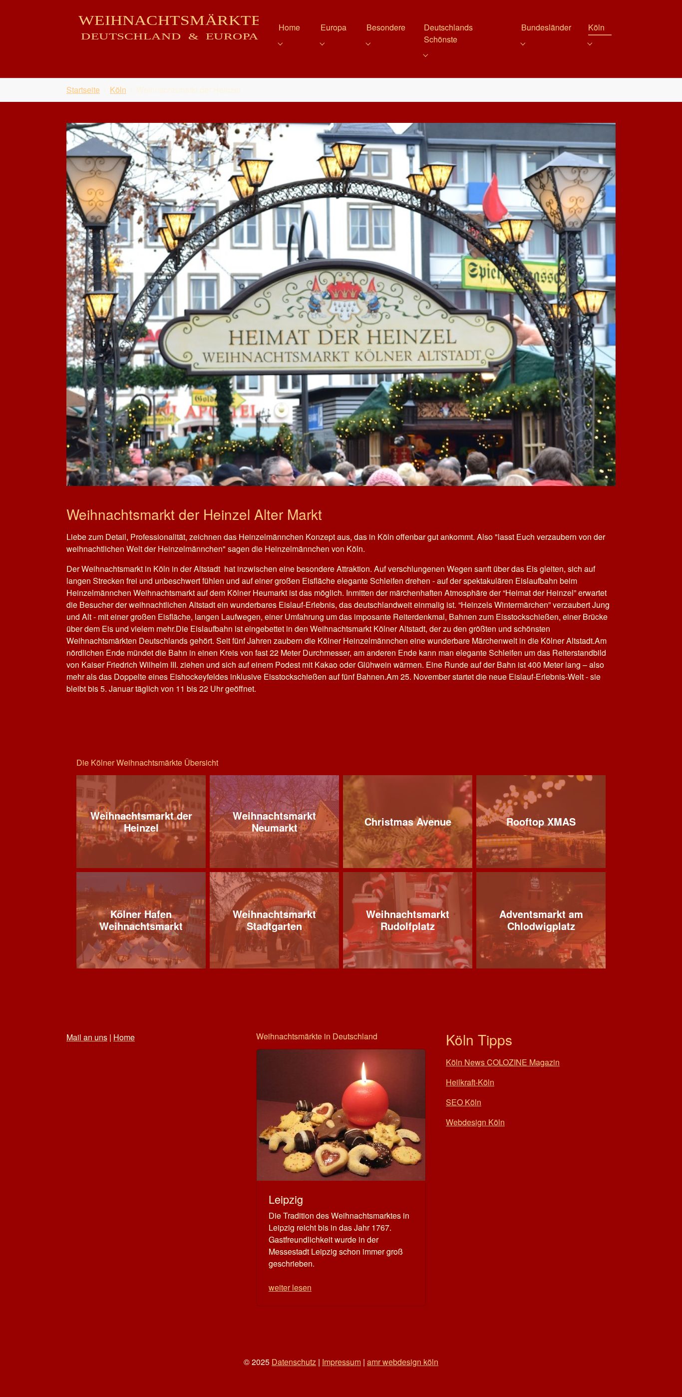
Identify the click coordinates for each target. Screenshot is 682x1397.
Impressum (341, 1362)
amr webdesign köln (402, 1362)
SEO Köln (463, 1102)
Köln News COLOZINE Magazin (503, 1062)
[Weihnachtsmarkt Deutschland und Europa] (162, 27)
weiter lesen (290, 1287)
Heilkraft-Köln (470, 1082)
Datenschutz (294, 1362)
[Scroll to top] (660, 1375)
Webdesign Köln (475, 1122)
